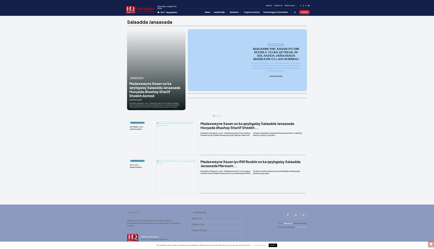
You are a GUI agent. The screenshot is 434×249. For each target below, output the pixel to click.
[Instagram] (303, 5)
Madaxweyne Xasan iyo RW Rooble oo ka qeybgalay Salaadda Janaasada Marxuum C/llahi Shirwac (276, 54)
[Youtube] (308, 5)
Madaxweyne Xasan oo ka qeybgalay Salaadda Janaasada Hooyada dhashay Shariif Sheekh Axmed (154, 89)
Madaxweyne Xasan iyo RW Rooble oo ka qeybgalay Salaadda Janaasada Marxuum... (250, 164)
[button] (294, 12)
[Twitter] (306, 5)
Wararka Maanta (136, 78)
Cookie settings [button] (260, 245)
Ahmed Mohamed (135, 100)
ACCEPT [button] (273, 245)
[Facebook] (300, 5)
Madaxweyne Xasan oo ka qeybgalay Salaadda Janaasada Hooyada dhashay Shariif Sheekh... (247, 125)
